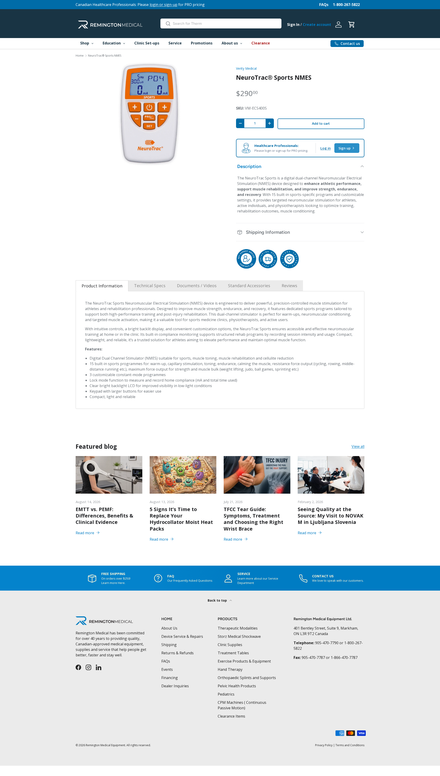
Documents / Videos (197, 285)
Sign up (344, 148)
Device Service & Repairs (182, 636)
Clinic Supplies (230, 644)
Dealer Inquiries (175, 685)
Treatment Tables (233, 652)
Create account (317, 24)
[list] (148, 113)
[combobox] (220, 23)
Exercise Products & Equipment (244, 661)
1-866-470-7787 (344, 657)
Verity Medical (246, 68)
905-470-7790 (326, 642)
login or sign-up (163, 4)
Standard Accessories (249, 285)
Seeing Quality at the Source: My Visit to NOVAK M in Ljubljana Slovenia (330, 515)
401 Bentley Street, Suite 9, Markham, (326, 628)
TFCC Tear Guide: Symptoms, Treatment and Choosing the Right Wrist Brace (253, 519)
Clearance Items (231, 716)
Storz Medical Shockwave (239, 636)
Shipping (169, 644)
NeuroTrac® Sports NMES (104, 55)
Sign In (293, 24)
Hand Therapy (230, 669)
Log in (325, 148)
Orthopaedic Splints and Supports (247, 677)
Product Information (102, 286)
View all (358, 446)
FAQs (323, 4)
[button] (351, 24)
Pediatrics (226, 694)
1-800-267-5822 (346, 4)
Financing (169, 677)
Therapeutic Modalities (238, 628)
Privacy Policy (324, 745)
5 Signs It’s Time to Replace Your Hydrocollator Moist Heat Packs (181, 519)
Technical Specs (149, 285)
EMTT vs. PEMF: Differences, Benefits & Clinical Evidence (104, 515)
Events (167, 669)
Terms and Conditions (350, 745)
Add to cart (321, 123)
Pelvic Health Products (237, 685)
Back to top (218, 600)
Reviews (289, 285)
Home (80, 55)
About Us (169, 628)
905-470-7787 (313, 657)
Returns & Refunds (177, 652)
